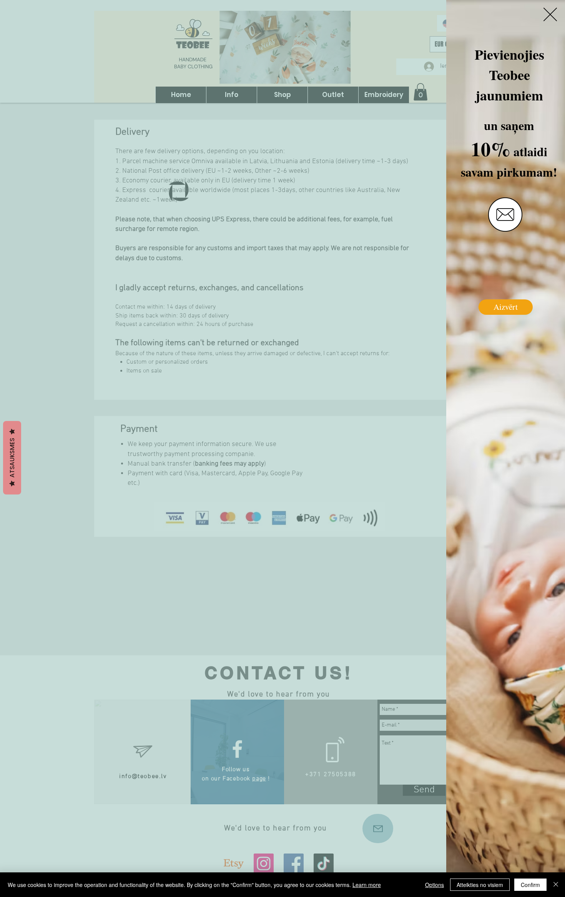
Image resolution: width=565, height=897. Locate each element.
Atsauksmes (12, 458)
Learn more (366, 885)
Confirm (530, 885)
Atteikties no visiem (480, 885)
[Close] (555, 885)
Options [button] (434, 885)
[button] (550, 14)
